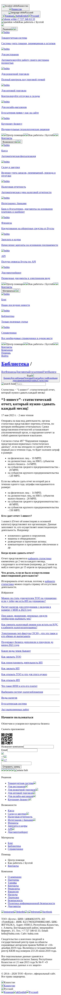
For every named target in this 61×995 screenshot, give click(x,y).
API (10, 829)
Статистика (42, 380)
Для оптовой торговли (20, 793)
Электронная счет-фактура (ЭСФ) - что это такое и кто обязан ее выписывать (29, 635)
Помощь (6, 353)
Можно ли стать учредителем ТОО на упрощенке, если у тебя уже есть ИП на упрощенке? (29, 599)
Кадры (20, 378)
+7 (5, 760)
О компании (14, 877)
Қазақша (9, 16)
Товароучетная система (21, 783)
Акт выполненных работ (15, 709)
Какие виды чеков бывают (16, 651)
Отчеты (36, 378)
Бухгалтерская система (14, 703)
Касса (11, 810)
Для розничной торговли (22, 789)
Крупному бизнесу (18, 799)
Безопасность (15, 900)
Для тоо (43, 378)
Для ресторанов (16, 786)
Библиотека (15, 364)
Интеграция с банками (20, 820)
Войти (4, 355)
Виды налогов (9, 697)
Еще (31, 378)
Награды (13, 894)
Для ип (14, 378)
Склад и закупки (17, 813)
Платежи (28, 378)
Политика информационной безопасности (31, 903)
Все (3, 371)
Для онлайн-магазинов (20, 796)
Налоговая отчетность (20, 816)
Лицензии (13, 897)
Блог (10, 843)
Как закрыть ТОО (11, 656)
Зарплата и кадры (17, 825)
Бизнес (7, 378)
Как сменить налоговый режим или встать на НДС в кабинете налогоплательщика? (29, 626)
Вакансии (13, 891)
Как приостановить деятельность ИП (22, 662)
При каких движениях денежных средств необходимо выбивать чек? (24, 617)
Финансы (10, 371)
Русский (35, 16)
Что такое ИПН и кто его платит (19, 686)
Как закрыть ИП (10, 668)
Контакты (13, 865)
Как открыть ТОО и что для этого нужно (24, 674)
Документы (22, 371)
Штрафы (33, 380)
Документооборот (18, 832)
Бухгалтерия (36, 371)
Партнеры (13, 879)
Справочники (15, 849)
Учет (45, 371)
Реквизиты (14, 888)
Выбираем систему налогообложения (22, 692)
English (24, 16)
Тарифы (12, 882)
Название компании (12, 746)
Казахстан (17, 9)
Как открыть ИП (10, 680)
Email (4, 750)
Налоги (52, 371)
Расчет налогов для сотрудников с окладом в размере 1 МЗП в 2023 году (26, 608)
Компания (7, 350)
